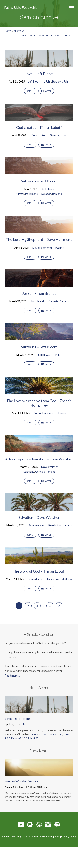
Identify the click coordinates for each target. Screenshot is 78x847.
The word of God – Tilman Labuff (39, 571)
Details (29, 91)
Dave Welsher (49, 467)
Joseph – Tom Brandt (39, 293)
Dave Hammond (42, 247)
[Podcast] (39, 824)
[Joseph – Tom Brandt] (39, 284)
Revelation (45, 193)
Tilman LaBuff (38, 135)
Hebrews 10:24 (38, 734)
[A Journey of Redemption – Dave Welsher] (39, 449)
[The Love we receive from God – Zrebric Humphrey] (39, 391)
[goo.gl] (30, 824)
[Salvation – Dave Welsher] (39, 508)
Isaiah (50, 579)
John (66, 81)
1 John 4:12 (32, 738)
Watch (48, 91)
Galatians (28, 471)
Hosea (62, 413)
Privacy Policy (68, 836)
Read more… (12, 675)
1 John (47, 81)
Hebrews (57, 81)
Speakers (51, 35)
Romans (57, 193)
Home (8, 31)
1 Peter (20, 193)
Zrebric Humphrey (44, 413)
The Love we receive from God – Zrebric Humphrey (39, 402)
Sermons (19, 31)
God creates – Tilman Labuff (39, 127)
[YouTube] (21, 824)
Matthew (67, 579)
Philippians (31, 193)
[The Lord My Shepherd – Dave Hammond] (39, 230)
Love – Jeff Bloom (39, 73)
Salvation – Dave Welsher (39, 517)
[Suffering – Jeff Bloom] (39, 172)
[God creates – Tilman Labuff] (39, 118)
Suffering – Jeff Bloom (39, 181)
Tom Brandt (38, 301)
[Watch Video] (24, 724)
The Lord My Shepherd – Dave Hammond (39, 239)
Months (66, 35)
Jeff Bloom (34, 81)
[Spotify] (57, 824)
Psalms (59, 247)
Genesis (54, 135)
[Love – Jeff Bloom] (39, 64)
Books (37, 35)
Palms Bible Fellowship (20, 7)
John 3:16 (19, 738)
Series (25, 35)
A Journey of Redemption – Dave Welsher (39, 459)
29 (50, 605)
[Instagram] (48, 824)
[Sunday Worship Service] (39, 773)
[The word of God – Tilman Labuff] (39, 562)
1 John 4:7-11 (54, 734)
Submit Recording (11, 836)
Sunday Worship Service (21, 781)
